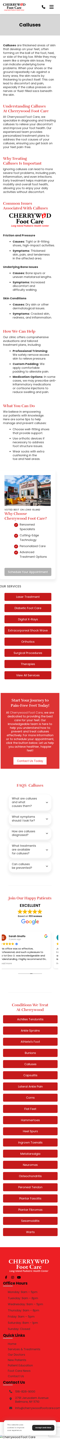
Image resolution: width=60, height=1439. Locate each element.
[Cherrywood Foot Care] (30, 1437)
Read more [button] (12, 963)
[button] (51, 7)
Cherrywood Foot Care (26, 713)
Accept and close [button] (43, 1427)
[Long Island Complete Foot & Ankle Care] (14, 7)
